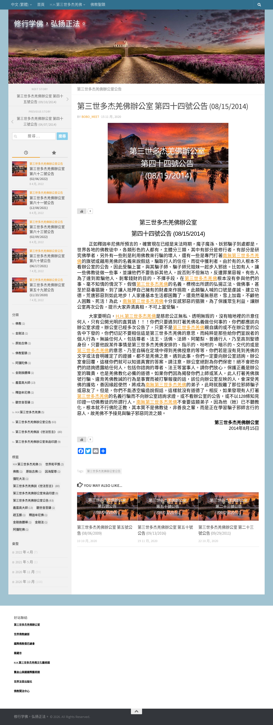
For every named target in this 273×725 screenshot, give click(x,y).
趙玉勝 (19, 515)
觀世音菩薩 (22, 402)
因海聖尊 (52, 471)
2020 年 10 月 (25, 582)
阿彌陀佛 (21, 363)
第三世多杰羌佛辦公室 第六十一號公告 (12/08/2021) (47, 203)
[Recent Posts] (26, 153)
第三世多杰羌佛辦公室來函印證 (36, 442)
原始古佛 (21, 343)
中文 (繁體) (20, 4)
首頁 (41, 4)
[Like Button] (81, 211)
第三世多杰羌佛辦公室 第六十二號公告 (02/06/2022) (47, 174)
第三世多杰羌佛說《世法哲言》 (36, 432)
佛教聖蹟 (97, 4)
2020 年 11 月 (25, 572)
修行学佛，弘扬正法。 (50, 23)
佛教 (18, 323)
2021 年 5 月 (24, 562)
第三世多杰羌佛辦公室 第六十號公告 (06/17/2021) (47, 261)
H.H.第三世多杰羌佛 (66, 4)
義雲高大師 (22, 382)
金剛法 (19, 333)
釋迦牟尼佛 (22, 392)
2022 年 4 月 (24, 552)
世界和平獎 (54, 464)
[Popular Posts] (54, 153)
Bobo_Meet (90, 117)
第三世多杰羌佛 (201, 278)
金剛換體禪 (22, 373)
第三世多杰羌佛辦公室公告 (99, 89)
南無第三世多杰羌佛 (143, 301)
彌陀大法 (20, 479)
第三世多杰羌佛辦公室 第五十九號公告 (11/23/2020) (47, 290)
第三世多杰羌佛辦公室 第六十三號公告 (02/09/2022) (47, 232)
